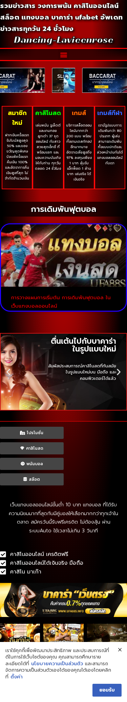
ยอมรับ (107, 690)
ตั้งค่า (16, 677)
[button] (63, 54)
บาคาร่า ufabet (74, 17)
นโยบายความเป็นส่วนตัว (57, 664)
